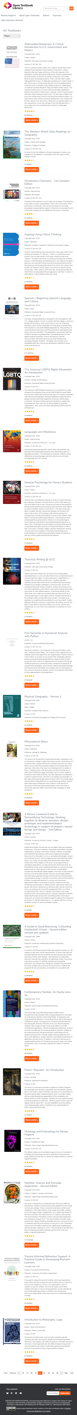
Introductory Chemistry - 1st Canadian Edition (47, 182)
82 (40, 1373)
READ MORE (31, 120)
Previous (13, 1373)
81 (36, 1373)
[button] (12, 36)
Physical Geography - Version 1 (42, 696)
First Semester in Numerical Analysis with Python (46, 634)
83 (44, 1373)
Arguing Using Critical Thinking (42, 234)
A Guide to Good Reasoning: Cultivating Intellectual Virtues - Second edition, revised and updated (47, 929)
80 (31, 1373)
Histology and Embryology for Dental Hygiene (46, 1133)
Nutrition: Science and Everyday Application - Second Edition (42, 1184)
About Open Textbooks (29, 15)
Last (71, 1373)
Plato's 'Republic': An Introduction (44, 1070)
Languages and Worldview (40, 432)
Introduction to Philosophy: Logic (43, 1319)
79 (27, 1373)
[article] (38, 83)
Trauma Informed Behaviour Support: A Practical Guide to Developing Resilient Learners (47, 1259)
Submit (46, 15)
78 (23, 1373)
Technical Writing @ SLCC (39, 559)
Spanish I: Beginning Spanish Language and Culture (47, 299)
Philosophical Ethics (36, 741)
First (5, 1373)
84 (49, 1373)
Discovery (57, 15)
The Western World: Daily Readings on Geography (47, 133)
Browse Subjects (8, 15)
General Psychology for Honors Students (48, 482)
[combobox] (55, 8)
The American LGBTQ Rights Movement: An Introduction (48, 371)
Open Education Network (12, 20)
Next (66, 1373)
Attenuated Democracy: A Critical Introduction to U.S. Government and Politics (45, 47)
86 (57, 1373)
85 (53, 1373)
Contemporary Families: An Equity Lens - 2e (48, 993)
